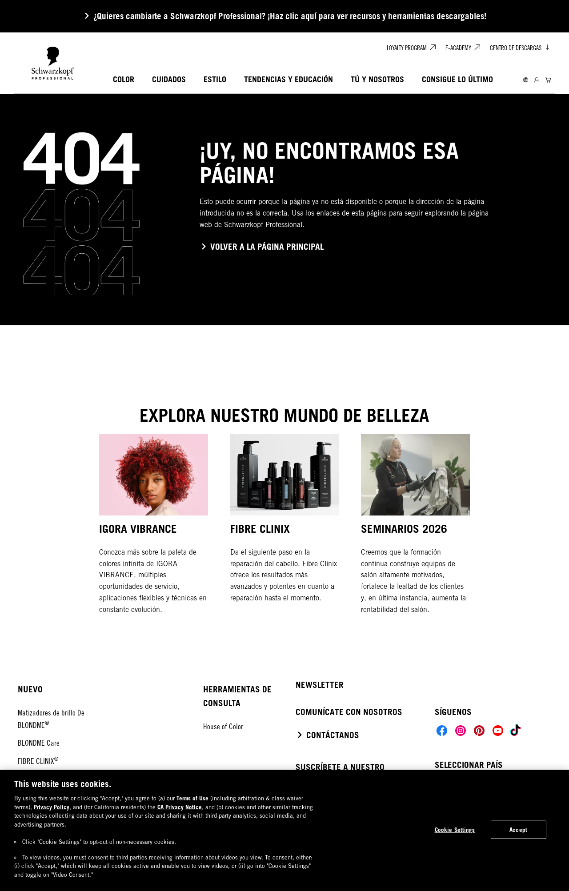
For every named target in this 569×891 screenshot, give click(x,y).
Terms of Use (192, 798)
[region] (284, 830)
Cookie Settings (455, 829)
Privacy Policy (51, 807)
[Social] (442, 730)
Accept (518, 829)
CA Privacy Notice (179, 807)
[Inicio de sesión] (536, 80)
